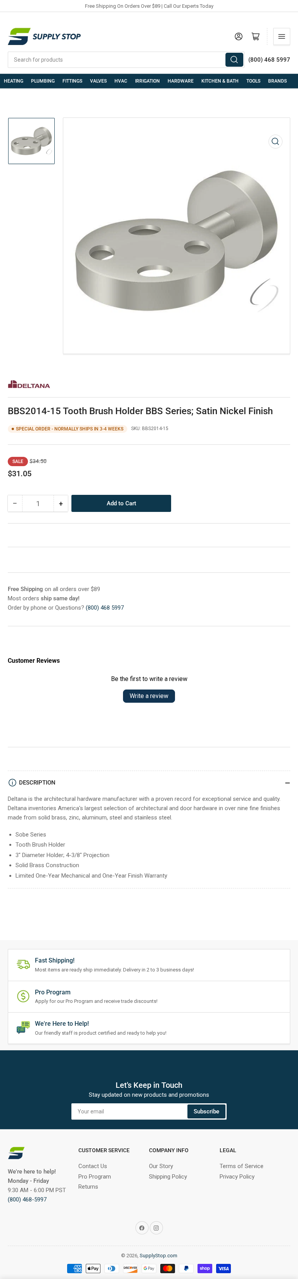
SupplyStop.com (158, 1255)
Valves (98, 81)
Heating (13, 81)
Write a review (149, 696)
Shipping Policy (168, 1176)
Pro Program (94, 1176)
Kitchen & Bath (220, 81)
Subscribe (206, 1111)
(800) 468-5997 (27, 1199)
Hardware (181, 81)
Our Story (161, 1166)
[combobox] (126, 60)
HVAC (120, 81)
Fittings (72, 81)
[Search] (234, 59)
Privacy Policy (237, 1176)
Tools (253, 81)
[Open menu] (281, 36)
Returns (88, 1186)
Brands (277, 81)
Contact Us (92, 1166)
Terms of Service (241, 1166)
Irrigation (147, 81)
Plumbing (43, 81)
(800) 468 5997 (105, 607)
